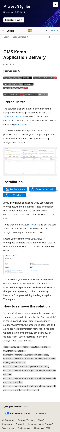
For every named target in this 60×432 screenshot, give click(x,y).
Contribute (7, 424)
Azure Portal (29, 224)
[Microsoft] (30, 30)
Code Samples (19, 37)
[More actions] (54, 37)
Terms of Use (8, 428)
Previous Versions (26, 420)
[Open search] (47, 30)
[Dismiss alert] (55, 4)
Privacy (19, 424)
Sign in (54, 30)
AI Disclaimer (8, 420)
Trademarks (23, 428)
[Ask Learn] (49, 37)
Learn (6, 37)
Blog (40, 420)
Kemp (37, 134)
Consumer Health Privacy (39, 424)
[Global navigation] (3, 30)
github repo (19, 124)
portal (50, 317)
